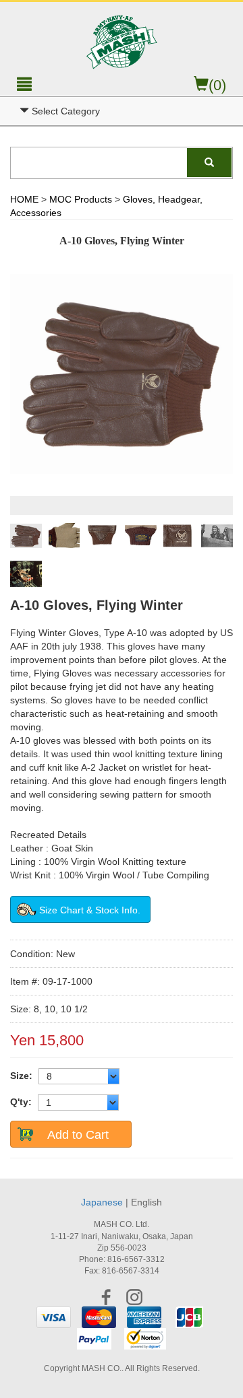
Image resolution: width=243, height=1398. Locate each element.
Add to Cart (78, 1135)
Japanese (102, 1202)
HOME (24, 199)
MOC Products (80, 199)
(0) (217, 85)
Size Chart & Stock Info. (89, 910)
